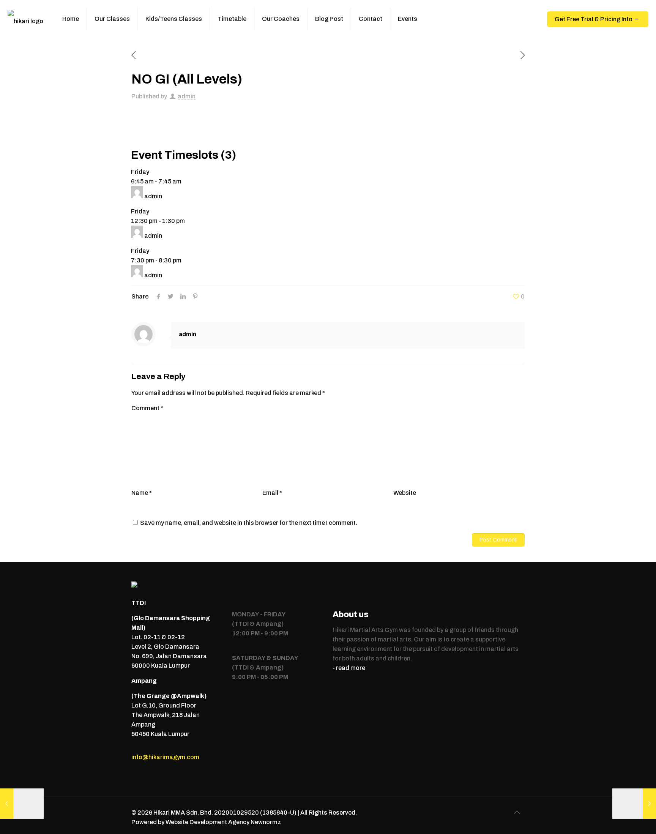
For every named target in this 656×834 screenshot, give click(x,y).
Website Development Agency (207, 822)
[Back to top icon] (517, 812)
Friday (140, 172)
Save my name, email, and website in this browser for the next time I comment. (248, 523)
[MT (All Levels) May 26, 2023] (634, 803)
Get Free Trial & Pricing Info (593, 19)
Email (272, 493)
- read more (349, 668)
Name (141, 493)
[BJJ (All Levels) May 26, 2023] (22, 803)
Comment (147, 408)
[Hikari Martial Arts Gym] (25, 19)
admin (187, 96)
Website (404, 493)
